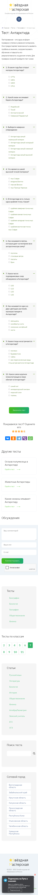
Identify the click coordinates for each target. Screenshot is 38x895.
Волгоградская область (15, 786)
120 (12, 291)
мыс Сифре (15, 178)
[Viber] (24, 438)
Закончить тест (19, 410)
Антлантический (17, 113)
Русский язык (15, 675)
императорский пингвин (20, 389)
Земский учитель (17, 716)
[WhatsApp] (30, 438)
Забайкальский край (18, 792)
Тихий (13, 110)
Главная (6, 28)
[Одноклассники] (13, 438)
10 (15, 652)
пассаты (14, 259)
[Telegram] (19, 438)
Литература (14, 681)
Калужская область (17, 803)
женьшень (15, 321)
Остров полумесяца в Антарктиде (16, 463)
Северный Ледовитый (19, 116)
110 (12, 289)
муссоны (14, 253)
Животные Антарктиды (17, 481)
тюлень (13, 395)
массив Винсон (16, 184)
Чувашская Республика (14, 832)
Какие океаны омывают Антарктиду (17, 500)
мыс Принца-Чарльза (19, 188)
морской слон (16, 392)
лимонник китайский (19, 327)
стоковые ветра (17, 256)
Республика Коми (16, 815)
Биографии (14, 598)
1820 (13, 83)
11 (22, 652)
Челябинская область (18, 826)
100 (12, 285)
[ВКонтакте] (7, 438)
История (13, 692)
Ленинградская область (16, 809)
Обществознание (17, 615)
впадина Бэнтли (17, 181)
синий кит (14, 386)
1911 (13, 86)
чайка (13, 357)
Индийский (15, 107)
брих (12, 262)
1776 (13, 77)
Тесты (13, 28)
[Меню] (19, 19)
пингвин (14, 351)
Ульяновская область (18, 821)
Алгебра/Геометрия (17, 710)
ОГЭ (11, 728)
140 (12, 295)
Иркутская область (17, 797)
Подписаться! (15, 890)
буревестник (16, 354)
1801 (13, 80)
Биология (13, 604)
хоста (13, 330)
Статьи (34, 888)
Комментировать (12, 561)
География (21, 28)
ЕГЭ (10, 722)
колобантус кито (17, 324)
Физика (12, 621)
